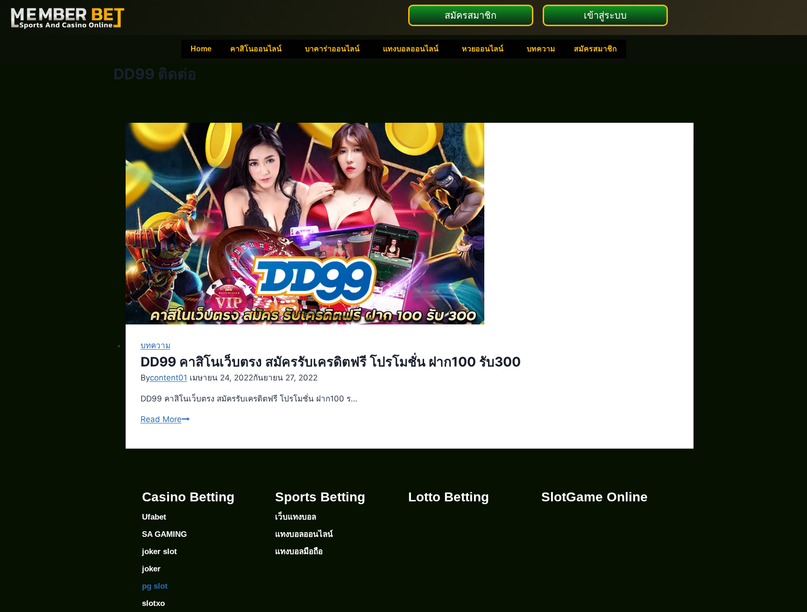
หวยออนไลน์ (482, 49)
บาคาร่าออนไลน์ (332, 49)
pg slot (155, 586)
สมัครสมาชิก (595, 49)
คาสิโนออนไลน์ (256, 49)
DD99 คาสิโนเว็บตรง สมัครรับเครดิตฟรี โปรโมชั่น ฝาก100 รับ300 (331, 362)
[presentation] (410, 223)
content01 (168, 377)
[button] (258, 49)
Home (201, 49)
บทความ (541, 49)
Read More (165, 419)
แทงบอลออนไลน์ (411, 49)
